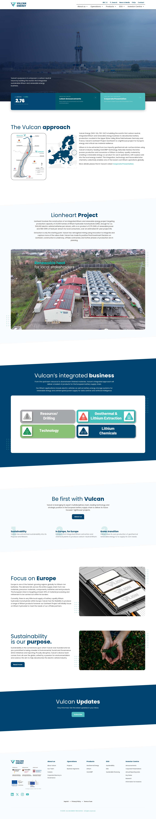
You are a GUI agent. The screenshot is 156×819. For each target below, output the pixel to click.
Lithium (89, 769)
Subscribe (78, 714)
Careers (49, 772)
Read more (17, 664)
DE (107, 2)
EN (104, 2)
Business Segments (73, 769)
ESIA (107, 769)
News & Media (124, 2)
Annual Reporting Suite (133, 772)
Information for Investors (133, 782)
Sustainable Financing (113, 772)
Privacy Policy (76, 801)
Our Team (50, 769)
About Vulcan (51, 765)
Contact (141, 2)
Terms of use (88, 801)
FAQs (134, 2)
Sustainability (110, 765)
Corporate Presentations (133, 769)
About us (78, 517)
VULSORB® (90, 772)
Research (129, 778)
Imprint (66, 801)
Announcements (131, 765)
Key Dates (129, 775)
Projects (69, 765)
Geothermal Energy (93, 765)
